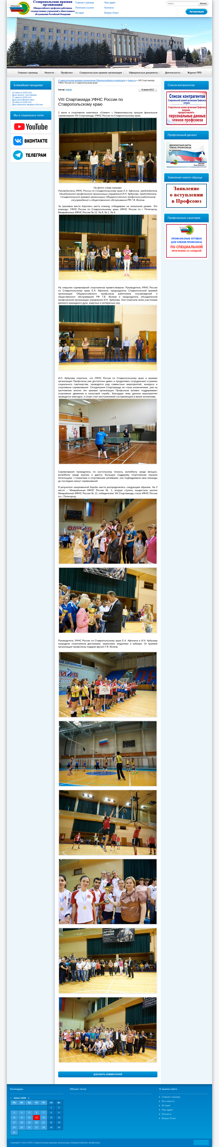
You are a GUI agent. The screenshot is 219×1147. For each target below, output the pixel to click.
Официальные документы (143, 72)
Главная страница (84, 2)
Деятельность (173, 72)
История (79, 12)
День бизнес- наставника (24, 95)
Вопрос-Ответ (111, 12)
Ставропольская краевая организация (101, 72)
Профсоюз (67, 72)
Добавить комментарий (108, 1074)
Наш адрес (110, 2)
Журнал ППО (195, 72)
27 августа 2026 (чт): (22, 97)
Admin (69, 90)
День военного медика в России (27, 104)
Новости (49, 72)
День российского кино (23, 100)
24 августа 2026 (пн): (22, 92)
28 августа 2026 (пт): (22, 102)
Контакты (109, 7)
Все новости (168, 1101)
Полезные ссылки (84, 7)
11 (22, 1117)
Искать (203, 3)
